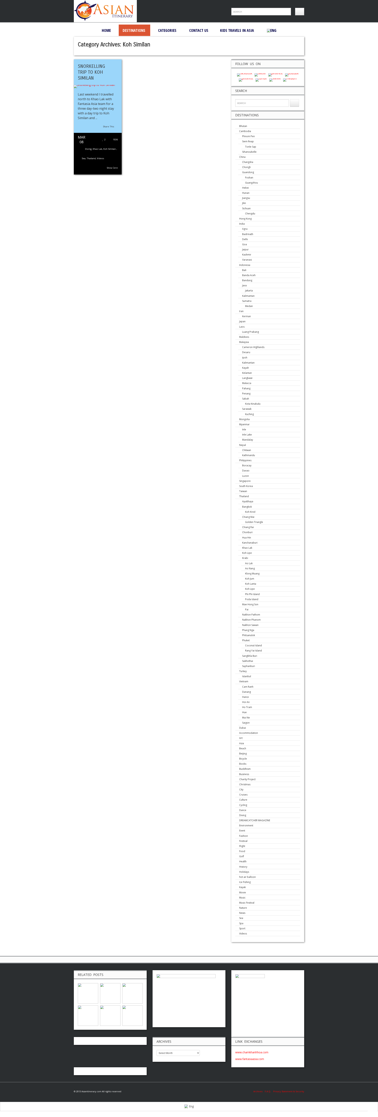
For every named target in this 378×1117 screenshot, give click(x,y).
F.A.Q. (268, 1091)
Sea (83, 158)
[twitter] (260, 74)
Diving (88, 148)
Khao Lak (97, 148)
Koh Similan (109, 148)
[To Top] (372, 1110)
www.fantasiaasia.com (249, 1059)
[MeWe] (275, 79)
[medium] (289, 79)
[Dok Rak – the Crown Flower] (110, 993)
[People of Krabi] (88, 993)
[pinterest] (276, 74)
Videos (100, 158)
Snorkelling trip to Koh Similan (91, 72)
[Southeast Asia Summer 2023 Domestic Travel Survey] (132, 993)
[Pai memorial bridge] (132, 1015)
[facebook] (244, 74)
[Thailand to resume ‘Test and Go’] (88, 1015)
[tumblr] (261, 79)
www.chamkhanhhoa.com (251, 1052)
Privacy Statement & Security (288, 1091)
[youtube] (291, 74)
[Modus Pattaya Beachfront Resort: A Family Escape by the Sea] (110, 1015)
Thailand (91, 158)
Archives (259, 1091)
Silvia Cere (112, 167)
